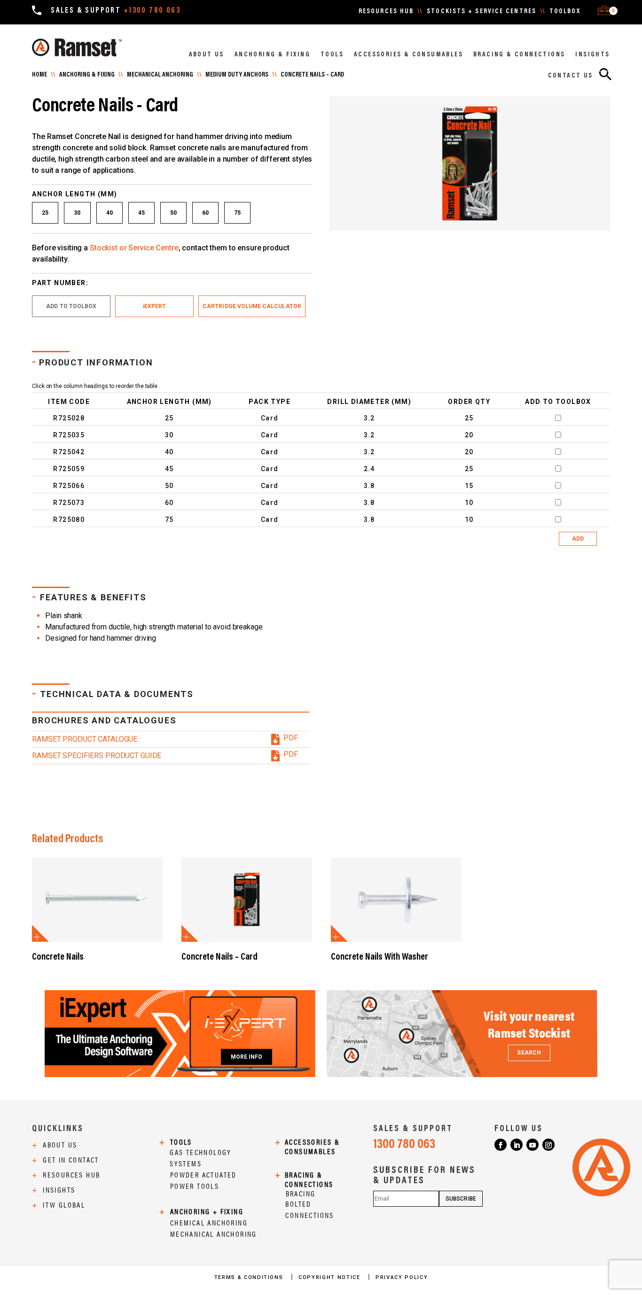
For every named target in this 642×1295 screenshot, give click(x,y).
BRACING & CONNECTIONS (519, 55)
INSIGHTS (592, 55)
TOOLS (332, 55)
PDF (290, 738)
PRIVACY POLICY (402, 1277)
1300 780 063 (404, 1144)
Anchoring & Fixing (87, 75)
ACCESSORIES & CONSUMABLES (408, 55)
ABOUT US (206, 55)
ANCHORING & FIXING (272, 55)
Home (39, 75)
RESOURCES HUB (386, 11)
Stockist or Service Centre (134, 247)
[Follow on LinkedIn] (516, 1145)
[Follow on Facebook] (500, 1145)
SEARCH (528, 1052)
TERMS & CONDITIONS (249, 1277)
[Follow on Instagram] (548, 1145)
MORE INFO (247, 1057)
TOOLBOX (564, 11)
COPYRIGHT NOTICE (330, 1277)
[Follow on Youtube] (532, 1145)
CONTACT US (570, 76)
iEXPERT (154, 306)
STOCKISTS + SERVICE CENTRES (481, 11)
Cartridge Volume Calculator (252, 306)
